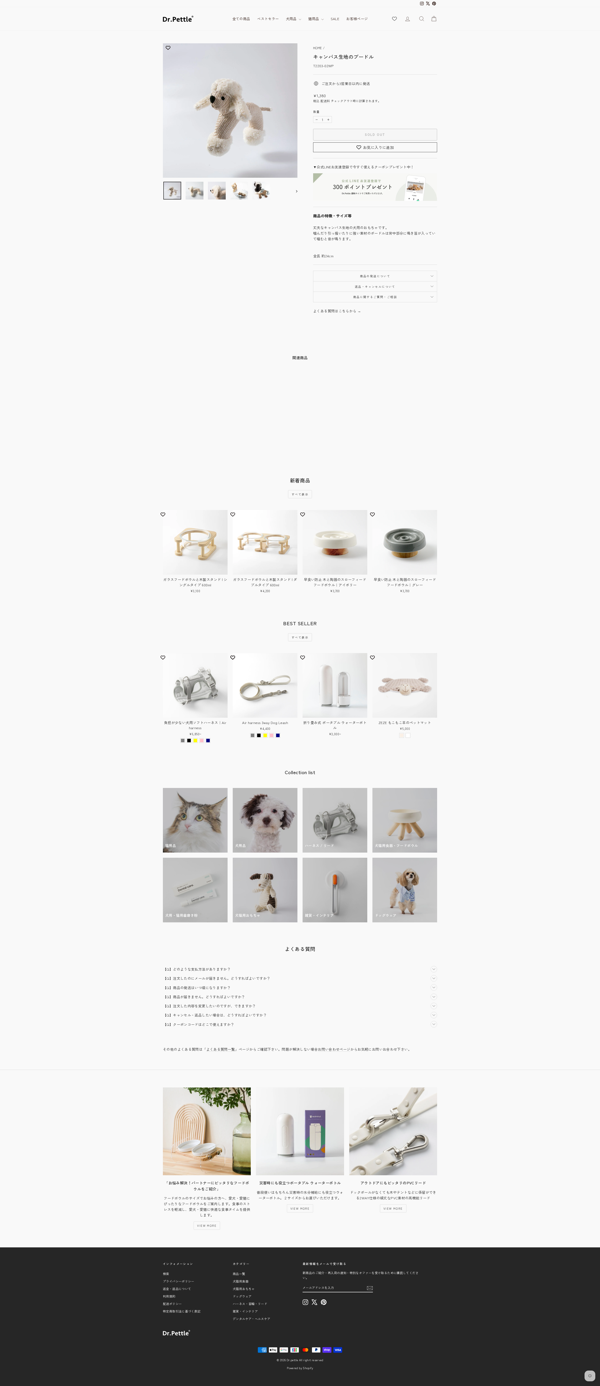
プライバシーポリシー (178, 1281)
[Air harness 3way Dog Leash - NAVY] (278, 735)
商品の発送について (375, 276)
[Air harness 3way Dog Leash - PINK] (271, 735)
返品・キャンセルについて (375, 286)
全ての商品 (241, 18)
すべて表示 (300, 494)
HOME (317, 48)
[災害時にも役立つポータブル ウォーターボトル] (300, 1131)
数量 (316, 112)
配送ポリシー (172, 1303)
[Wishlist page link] (394, 18)
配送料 (325, 101)
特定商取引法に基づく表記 (182, 1311)
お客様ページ (357, 18)
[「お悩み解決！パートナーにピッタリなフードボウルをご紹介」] (207, 1131)
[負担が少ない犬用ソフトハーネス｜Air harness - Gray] (182, 740)
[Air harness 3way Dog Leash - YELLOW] (265, 735)
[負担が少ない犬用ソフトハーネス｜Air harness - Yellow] (195, 740)
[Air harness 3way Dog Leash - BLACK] (259, 735)
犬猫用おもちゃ (244, 1288)
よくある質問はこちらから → (337, 310)
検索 (166, 1273)
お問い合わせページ (334, 1049)
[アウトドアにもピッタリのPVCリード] (393, 1131)
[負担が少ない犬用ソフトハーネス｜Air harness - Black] (189, 740)
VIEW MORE (207, 1225)
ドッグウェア (242, 1296)
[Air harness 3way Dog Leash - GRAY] (252, 735)
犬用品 (292, 18)
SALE (335, 18)
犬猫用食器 (240, 1281)
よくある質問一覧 (220, 1049)
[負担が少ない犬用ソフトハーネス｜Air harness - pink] (201, 740)
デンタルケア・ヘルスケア (251, 1318)
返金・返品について (177, 1288)
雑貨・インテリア (245, 1311)
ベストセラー (268, 18)
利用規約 (169, 1296)
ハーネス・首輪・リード (250, 1303)
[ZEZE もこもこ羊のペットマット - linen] (401, 735)
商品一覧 (239, 1273)
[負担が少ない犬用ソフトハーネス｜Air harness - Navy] (208, 740)
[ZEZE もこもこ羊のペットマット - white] (408, 735)
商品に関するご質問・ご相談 (375, 297)
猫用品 (314, 18)
